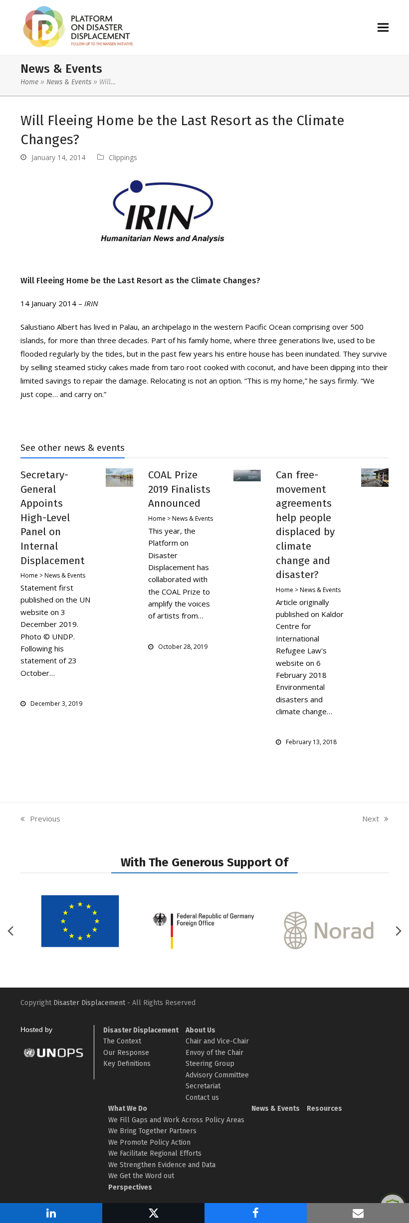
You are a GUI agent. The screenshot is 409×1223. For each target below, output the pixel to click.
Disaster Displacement (89, 1003)
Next (371, 819)
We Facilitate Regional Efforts (155, 1153)
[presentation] (399, 931)
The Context (122, 1041)
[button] (383, 27)
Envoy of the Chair (214, 1052)
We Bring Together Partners (152, 1131)
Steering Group (210, 1063)
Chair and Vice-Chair (217, 1041)
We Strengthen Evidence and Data (161, 1165)
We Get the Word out (141, 1176)
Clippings (123, 157)
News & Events (68, 82)
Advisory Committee (217, 1075)
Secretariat (203, 1086)
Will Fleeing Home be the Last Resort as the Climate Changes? (140, 280)
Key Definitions (127, 1063)
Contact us (202, 1097)
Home (29, 82)
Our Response (126, 1052)
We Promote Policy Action (149, 1142)
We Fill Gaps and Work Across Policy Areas (176, 1120)
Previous (40, 819)
